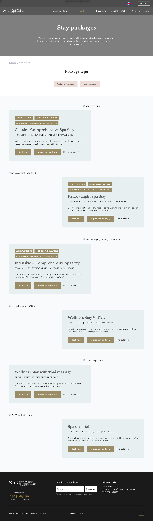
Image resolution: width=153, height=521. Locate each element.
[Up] (141, 513)
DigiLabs (42, 513)
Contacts (136, 11)
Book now (23, 152)
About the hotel (117, 11)
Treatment (101, 11)
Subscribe (90, 489)
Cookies (73, 513)
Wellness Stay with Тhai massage (43, 372)
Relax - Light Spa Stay (87, 196)
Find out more (69, 152)
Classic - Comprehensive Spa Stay (44, 130)
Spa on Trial (78, 427)
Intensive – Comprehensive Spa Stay (47, 263)
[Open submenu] (70, 11)
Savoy (147, 11)
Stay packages (82, 11)
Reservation (144, 3)
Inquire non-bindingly (47, 152)
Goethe (12, 63)
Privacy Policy (86, 494)
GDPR (80, 513)
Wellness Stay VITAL (86, 318)
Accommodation (60, 11)
